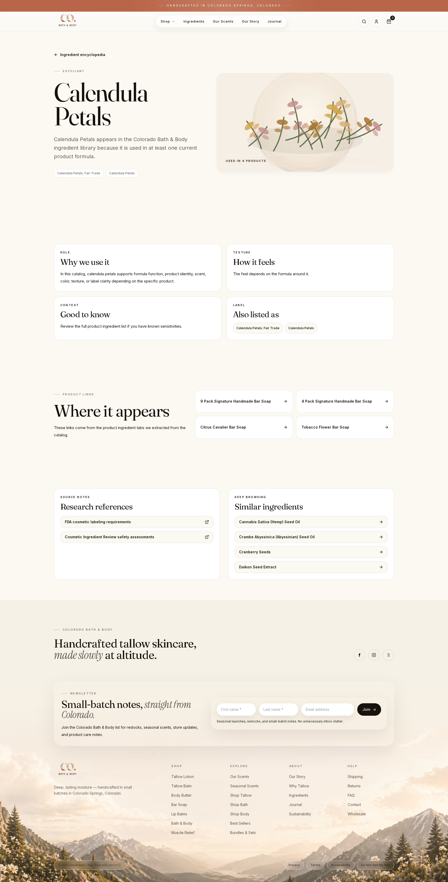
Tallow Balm (181, 786)
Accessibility (341, 865)
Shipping (355, 776)
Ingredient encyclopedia (82, 54)
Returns (354, 786)
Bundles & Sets (243, 832)
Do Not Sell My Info (375, 865)
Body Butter (181, 795)
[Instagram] (374, 655)
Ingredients (194, 21)
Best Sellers (240, 823)
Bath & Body (181, 823)
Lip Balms (179, 814)
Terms (315, 865)
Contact (354, 804)
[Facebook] (359, 655)
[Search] (364, 21)
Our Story (250, 21)
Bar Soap (179, 804)
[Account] (376, 21)
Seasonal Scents (244, 786)
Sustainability (300, 814)
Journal (275, 21)
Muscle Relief (182, 832)
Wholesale (357, 814)
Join (369, 709)
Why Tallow (299, 786)
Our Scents (223, 21)
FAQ (351, 795)
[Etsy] (388, 655)
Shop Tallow (240, 795)
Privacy (294, 865)
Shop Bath (239, 804)
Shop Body (239, 814)
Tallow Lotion (182, 776)
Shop (165, 21)
